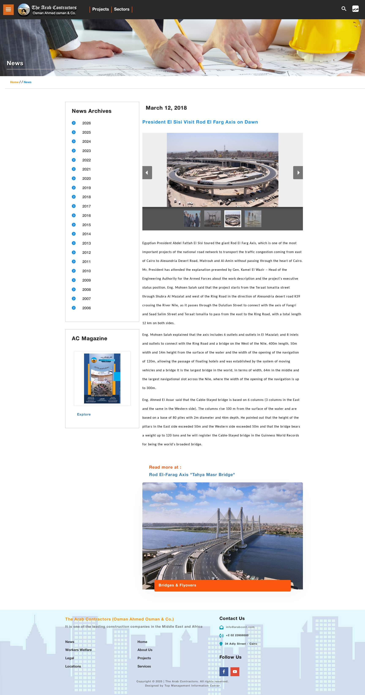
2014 (86, 234)
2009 (86, 280)
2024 (86, 142)
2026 (86, 123)
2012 (86, 253)
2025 (86, 133)
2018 (86, 197)
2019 (86, 188)
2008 (86, 290)
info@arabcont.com (240, 627)
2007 (86, 299)
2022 (86, 160)
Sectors (121, 9)
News (27, 82)
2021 (86, 169)
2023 (86, 151)
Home (14, 82)
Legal (69, 658)
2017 (86, 206)
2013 (86, 243)
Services (144, 667)
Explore (84, 415)
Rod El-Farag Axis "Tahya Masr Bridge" (192, 475)
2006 (86, 308)
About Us (145, 650)
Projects (100, 9)
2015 (86, 225)
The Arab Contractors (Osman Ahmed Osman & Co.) (119, 619)
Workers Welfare (78, 650)
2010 (86, 271)
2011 (86, 262)
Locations (73, 667)
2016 (86, 216)
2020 (86, 179)
